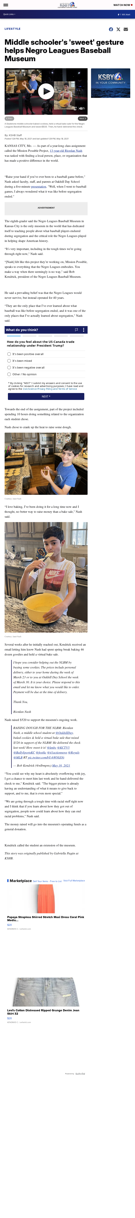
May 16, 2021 (61, 765)
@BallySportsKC (24, 752)
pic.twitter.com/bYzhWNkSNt (46, 757)
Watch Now (122, 5)
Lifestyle (13, 28)
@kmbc (51, 747)
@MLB (18, 757)
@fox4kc (41, 752)
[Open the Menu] (5, 5)
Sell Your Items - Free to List (47, 881)
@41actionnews (57, 752)
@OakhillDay (64, 733)
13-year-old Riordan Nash (66, 150)
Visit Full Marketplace (74, 881)
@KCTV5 (63, 747)
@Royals (73, 752)
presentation (38, 186)
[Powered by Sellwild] (80, 1074)
